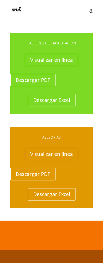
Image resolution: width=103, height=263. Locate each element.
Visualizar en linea (51, 59)
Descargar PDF (33, 80)
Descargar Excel (51, 100)
